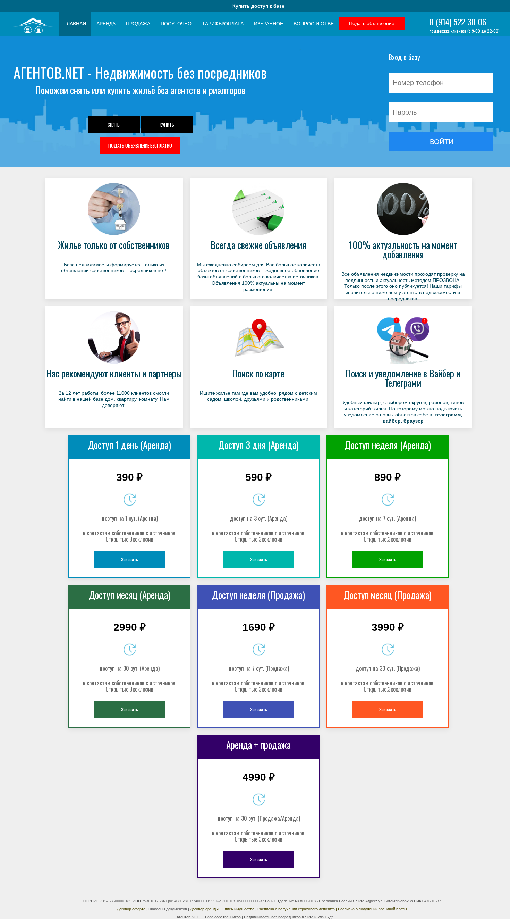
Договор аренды (204, 909)
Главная (75, 23)
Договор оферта (131, 909)
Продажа (138, 23)
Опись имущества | (239, 909)
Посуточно (176, 23)
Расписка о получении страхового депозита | (297, 909)
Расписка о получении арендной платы (372, 909)
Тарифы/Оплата (223, 23)
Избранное (268, 23)
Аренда (106, 23)
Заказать (129, 559)
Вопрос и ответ (315, 23)
